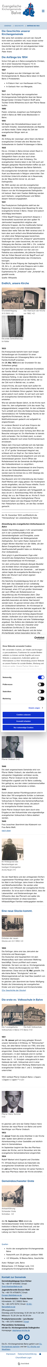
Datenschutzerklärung (27, 1354)
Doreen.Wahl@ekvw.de (12, 1295)
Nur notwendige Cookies (23, 728)
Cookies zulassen (24, 715)
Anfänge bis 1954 (33, 26)
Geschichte (19, 26)
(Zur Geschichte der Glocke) (14, 990)
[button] (42, 10)
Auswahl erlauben (23, 721)
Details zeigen (34, 708)
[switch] (41, 684)
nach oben (6, 830)
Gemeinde (7, 26)
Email (26, 1321)
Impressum (11, 1354)
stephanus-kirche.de (21, 1330)
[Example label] (20, 1337)
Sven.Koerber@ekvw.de (12, 1286)
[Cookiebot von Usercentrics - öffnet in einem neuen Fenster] (34, 638)
